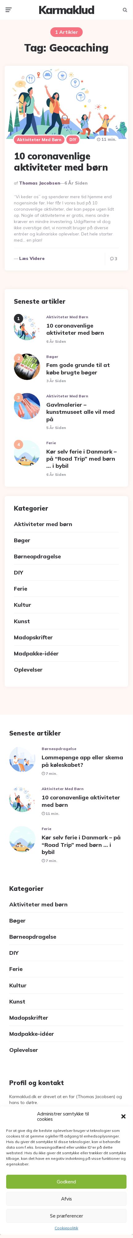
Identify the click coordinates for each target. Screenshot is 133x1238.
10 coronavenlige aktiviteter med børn (61, 161)
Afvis (66, 1199)
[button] (123, 1116)
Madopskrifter (33, 637)
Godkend (66, 1182)
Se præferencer (66, 1216)
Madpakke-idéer (36, 653)
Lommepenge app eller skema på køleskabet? (82, 761)
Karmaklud (66, 9)
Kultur (22, 604)
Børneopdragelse (37, 556)
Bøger (52, 356)
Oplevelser (28, 669)
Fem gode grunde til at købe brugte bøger (78, 368)
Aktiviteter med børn (39, 139)
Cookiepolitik (66, 1228)
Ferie (51, 442)
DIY (72, 139)
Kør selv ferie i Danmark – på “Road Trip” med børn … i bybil (81, 459)
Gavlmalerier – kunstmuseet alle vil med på (80, 412)
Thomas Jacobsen (39, 183)
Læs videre (32, 258)
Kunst (22, 621)
